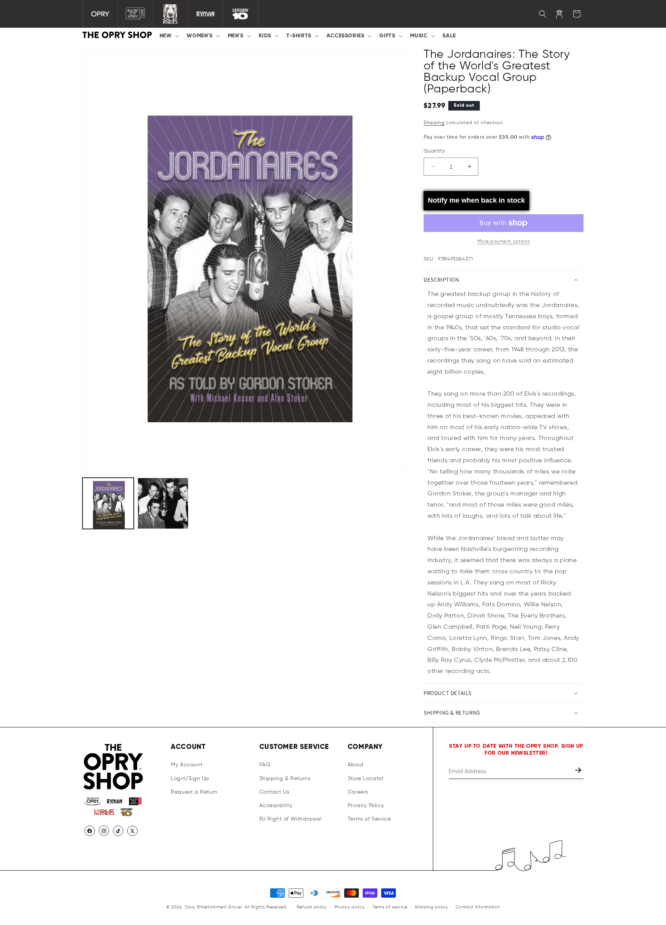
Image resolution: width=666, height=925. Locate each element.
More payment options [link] (504, 241)
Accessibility (276, 805)
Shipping (434, 123)
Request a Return (194, 792)
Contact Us (274, 792)
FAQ (265, 765)
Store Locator (366, 778)
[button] (168, 36)
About (356, 765)
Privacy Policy (366, 805)
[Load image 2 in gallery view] (163, 503)
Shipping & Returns (285, 778)
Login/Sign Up (190, 778)
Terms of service (389, 907)
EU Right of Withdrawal (290, 819)
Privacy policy (350, 907)
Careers (358, 792)
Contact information (478, 907)
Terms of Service (369, 819)
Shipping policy (431, 907)
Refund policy (312, 907)
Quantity (434, 151)
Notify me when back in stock (476, 200)
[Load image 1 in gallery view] (108, 503)
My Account (186, 765)
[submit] (579, 772)
